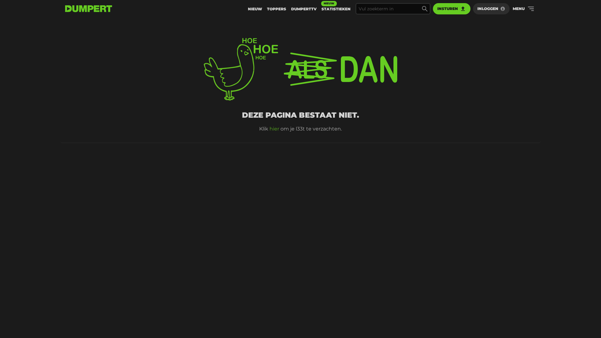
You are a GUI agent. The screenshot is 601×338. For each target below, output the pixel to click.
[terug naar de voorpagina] (88, 8)
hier (274, 129)
